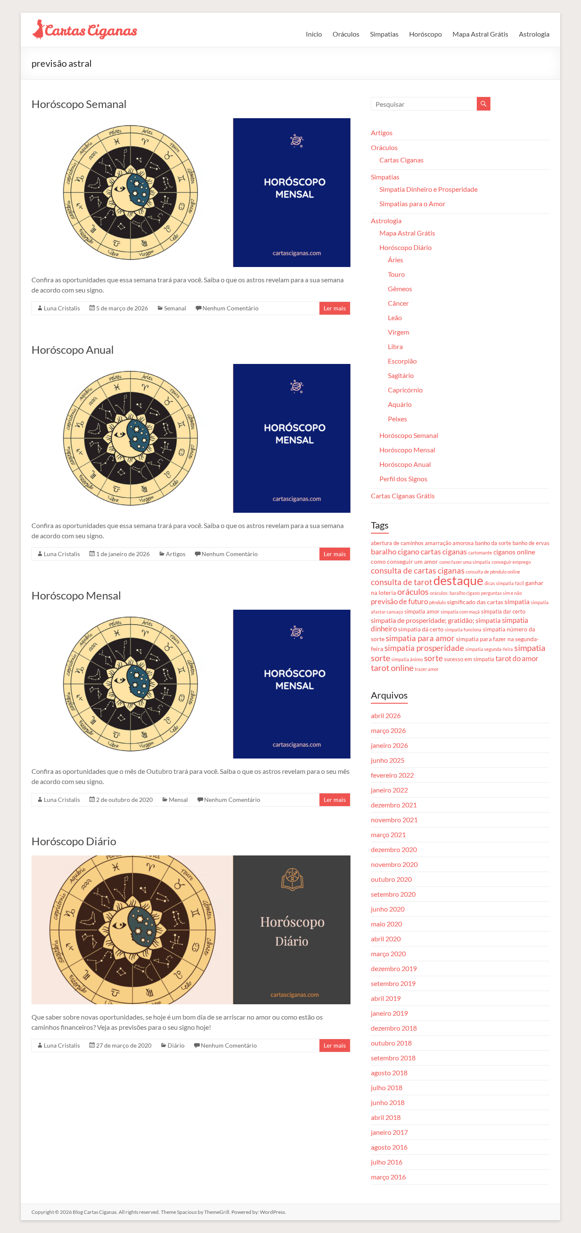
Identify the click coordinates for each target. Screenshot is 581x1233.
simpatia (517, 601)
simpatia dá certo (421, 629)
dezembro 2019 (394, 968)
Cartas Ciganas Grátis (403, 495)
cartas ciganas (444, 551)
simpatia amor (421, 611)
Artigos (175, 553)
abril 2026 (386, 715)
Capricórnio (405, 390)
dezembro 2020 (394, 849)
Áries (395, 260)
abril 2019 (386, 998)
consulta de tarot (401, 582)
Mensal (178, 799)
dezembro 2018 (394, 1028)
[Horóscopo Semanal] (190, 122)
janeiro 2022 (389, 790)
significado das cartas (475, 601)
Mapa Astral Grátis (480, 34)
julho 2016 (386, 1162)
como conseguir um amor (404, 561)
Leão (395, 317)
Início (314, 34)
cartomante (480, 552)
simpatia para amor (420, 638)
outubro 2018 (391, 1043)
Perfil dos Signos (403, 478)
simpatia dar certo (503, 611)
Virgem (398, 332)
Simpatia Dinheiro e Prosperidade (428, 189)
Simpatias (384, 34)
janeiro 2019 (389, 1013)
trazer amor (427, 669)
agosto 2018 (389, 1072)
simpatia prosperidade (424, 648)
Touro (396, 274)
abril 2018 (386, 1117)
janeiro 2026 (389, 745)
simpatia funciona (463, 629)
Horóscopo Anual (72, 349)
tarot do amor (517, 658)
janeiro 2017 (389, 1132)
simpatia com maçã (460, 611)
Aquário (400, 404)
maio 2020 (386, 924)
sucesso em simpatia (469, 659)
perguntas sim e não (501, 593)
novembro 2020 (394, 864)
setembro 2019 (393, 983)
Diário (176, 1045)
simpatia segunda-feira (489, 649)
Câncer (398, 303)
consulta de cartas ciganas (417, 570)
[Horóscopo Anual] (190, 368)
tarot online (392, 668)
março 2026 (388, 730)
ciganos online (514, 552)
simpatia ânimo (407, 659)
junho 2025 (387, 760)
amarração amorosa (449, 543)
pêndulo (437, 602)
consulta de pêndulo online (493, 571)
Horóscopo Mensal (76, 595)
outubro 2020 (391, 879)
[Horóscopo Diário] (190, 859)
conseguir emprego (511, 562)
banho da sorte (493, 543)
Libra (395, 346)
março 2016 (388, 1177)
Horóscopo (425, 34)
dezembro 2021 (394, 805)
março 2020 (388, 953)
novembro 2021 (394, 819)
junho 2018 (387, 1102)
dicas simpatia (499, 583)
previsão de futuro (399, 601)
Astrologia (534, 34)
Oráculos (346, 34)
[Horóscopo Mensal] (190, 614)
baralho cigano (395, 551)
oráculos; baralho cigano (455, 593)
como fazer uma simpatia (464, 562)
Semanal (175, 308)
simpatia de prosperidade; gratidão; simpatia (436, 620)
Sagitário (401, 375)
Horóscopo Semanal (79, 104)
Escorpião (402, 361)
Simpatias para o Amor (412, 203)
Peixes (397, 419)
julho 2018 (386, 1087)
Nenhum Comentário (230, 308)
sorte (433, 658)
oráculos (413, 592)
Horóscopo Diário (73, 841)
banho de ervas (531, 543)
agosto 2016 (389, 1147)
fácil (519, 583)
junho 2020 (387, 909)
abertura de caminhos (397, 543)
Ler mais (335, 308)
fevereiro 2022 (392, 775)
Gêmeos (400, 288)
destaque (458, 580)
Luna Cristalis (62, 308)
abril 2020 (386, 939)
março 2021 (388, 834)
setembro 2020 (393, 894)
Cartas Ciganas (401, 160)
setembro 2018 (393, 1058)
